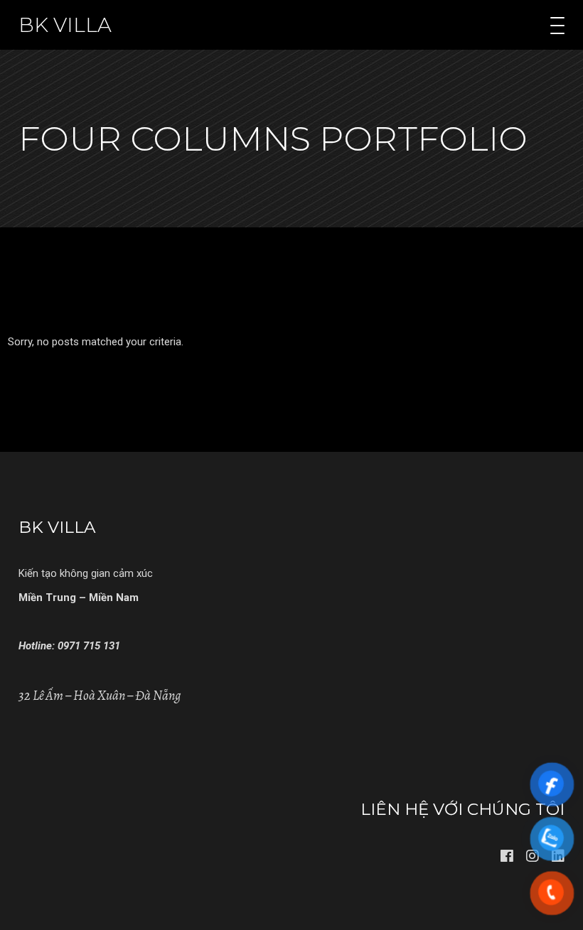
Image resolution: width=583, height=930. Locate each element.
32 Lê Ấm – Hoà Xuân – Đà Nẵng (99, 695)
